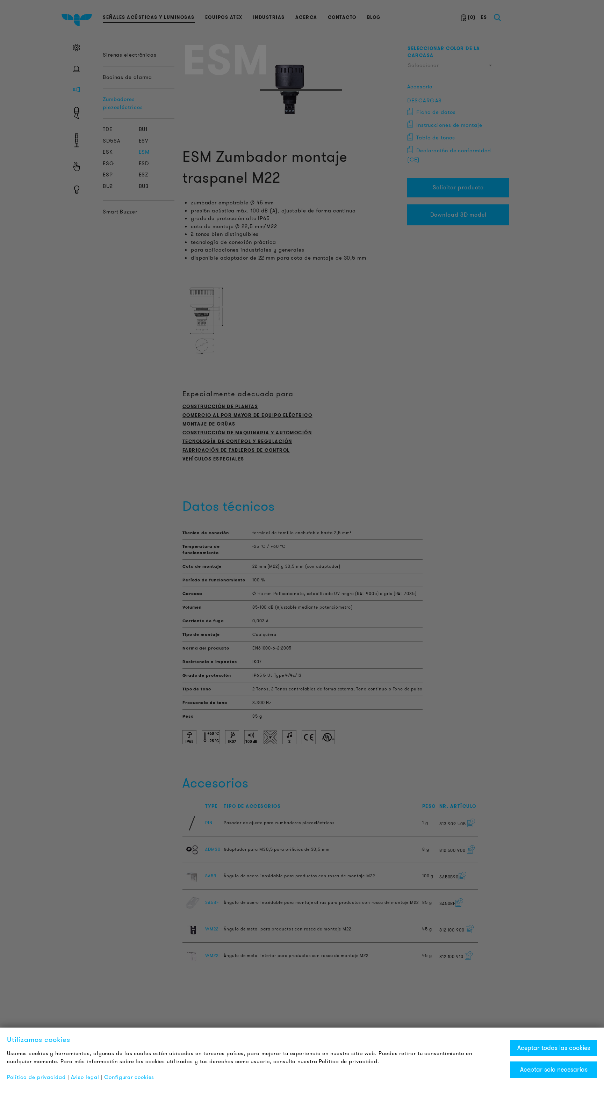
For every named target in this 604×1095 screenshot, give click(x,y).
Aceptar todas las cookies (553, 1047)
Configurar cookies (129, 1077)
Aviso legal (85, 1077)
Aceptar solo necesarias (554, 1069)
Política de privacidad (36, 1077)
